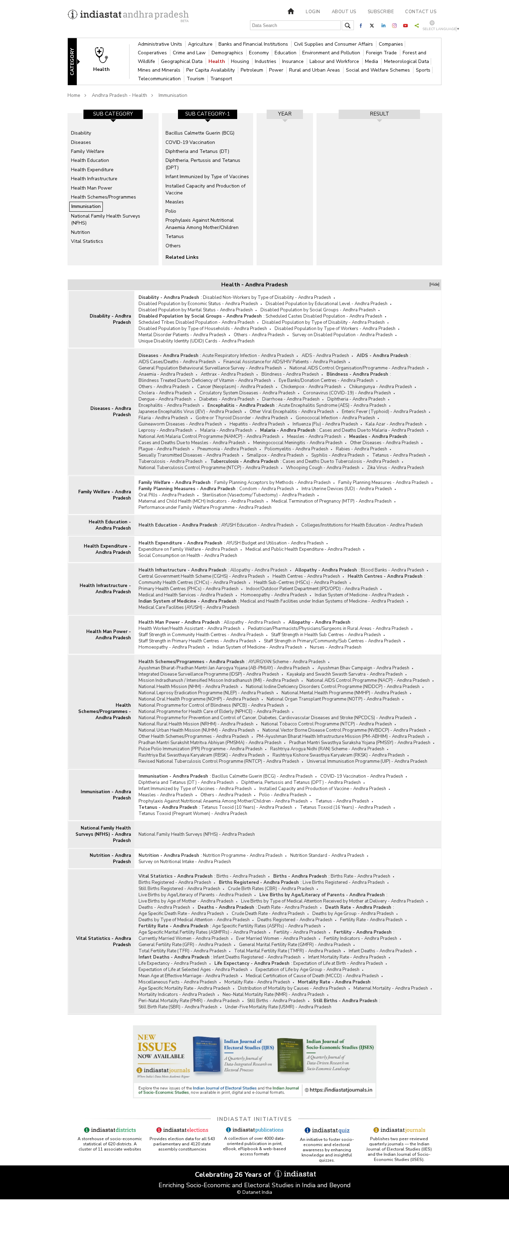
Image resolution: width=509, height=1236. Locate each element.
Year (285, 113)
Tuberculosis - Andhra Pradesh (171, 461)
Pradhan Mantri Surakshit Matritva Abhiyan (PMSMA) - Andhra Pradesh (210, 743)
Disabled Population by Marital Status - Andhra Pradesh (196, 310)
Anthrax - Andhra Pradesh (227, 374)
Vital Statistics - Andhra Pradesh (103, 941)
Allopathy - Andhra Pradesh (258, 570)
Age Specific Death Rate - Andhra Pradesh (181, 913)
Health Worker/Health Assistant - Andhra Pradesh (189, 628)
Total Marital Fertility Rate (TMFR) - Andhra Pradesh (287, 951)
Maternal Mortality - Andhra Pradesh (391, 988)
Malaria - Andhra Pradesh (226, 430)
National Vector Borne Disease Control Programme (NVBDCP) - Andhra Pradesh (344, 730)
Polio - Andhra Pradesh (283, 795)
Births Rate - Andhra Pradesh (360, 876)
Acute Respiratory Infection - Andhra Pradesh (248, 356)
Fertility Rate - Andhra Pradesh (371, 920)
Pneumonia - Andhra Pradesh (227, 449)
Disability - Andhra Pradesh (110, 319)
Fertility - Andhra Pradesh (300, 932)
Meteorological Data (406, 61)
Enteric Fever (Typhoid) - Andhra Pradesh (384, 412)
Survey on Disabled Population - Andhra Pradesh (342, 335)
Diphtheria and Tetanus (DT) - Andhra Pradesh (186, 782)
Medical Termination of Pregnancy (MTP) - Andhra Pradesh (331, 501)
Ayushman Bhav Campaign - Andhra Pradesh (363, 668)
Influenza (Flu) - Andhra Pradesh (325, 424)
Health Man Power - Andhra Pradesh (108, 635)
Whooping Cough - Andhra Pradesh (322, 468)
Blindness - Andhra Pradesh (290, 374)
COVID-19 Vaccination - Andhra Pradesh (361, 776)
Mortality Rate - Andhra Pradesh (257, 982)
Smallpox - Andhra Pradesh (275, 455)
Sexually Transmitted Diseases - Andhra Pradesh (189, 455)
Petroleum (253, 70)
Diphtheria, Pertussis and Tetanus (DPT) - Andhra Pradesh (301, 782)
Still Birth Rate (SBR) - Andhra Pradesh (178, 1007)
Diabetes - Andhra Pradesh (226, 399)
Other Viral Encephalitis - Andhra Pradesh (292, 412)
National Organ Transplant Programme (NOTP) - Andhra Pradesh (333, 699)
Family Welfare (87, 151)
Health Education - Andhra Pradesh (110, 525)
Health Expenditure (92, 169)
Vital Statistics (87, 241)
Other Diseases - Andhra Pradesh (384, 443)
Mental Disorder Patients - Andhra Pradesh (182, 335)
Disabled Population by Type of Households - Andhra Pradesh (203, 329)
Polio (171, 211)
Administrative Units (161, 44)
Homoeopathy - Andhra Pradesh (274, 595)
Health (217, 61)
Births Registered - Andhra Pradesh (175, 882)
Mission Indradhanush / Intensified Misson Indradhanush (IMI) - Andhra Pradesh (219, 680)
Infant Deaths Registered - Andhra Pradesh (257, 957)
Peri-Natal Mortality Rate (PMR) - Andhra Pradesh (189, 1001)
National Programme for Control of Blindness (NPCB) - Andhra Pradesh (211, 705)
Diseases (81, 142)
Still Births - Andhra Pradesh (276, 1001)
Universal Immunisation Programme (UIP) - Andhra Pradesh (367, 761)
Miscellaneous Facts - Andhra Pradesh (178, 982)
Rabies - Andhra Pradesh (361, 449)
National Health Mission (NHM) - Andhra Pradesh (188, 687)
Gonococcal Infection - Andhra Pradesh (335, 418)
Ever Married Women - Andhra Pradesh (276, 938)
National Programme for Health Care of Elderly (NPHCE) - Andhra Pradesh (214, 711)
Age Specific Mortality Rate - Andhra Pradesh (184, 988)
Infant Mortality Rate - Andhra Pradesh (347, 957)
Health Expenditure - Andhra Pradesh (107, 549)
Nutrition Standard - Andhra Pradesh (327, 855)
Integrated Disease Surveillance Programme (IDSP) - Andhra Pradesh (209, 674)
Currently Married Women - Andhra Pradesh (184, 938)
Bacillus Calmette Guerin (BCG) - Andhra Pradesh (262, 776)
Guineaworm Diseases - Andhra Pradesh (180, 424)
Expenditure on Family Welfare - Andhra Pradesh (188, 549)
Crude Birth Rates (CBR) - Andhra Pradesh (271, 889)
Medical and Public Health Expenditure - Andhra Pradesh (302, 549)
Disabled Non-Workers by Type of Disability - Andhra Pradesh (267, 297)
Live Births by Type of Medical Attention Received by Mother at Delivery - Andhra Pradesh (332, 901)
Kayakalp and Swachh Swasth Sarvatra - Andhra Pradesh (345, 674)
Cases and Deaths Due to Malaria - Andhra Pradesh (371, 430)
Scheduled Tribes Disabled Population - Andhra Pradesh (196, 322)
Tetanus (175, 236)
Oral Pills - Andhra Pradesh (167, 495)
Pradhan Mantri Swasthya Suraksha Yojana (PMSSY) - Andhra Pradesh (359, 743)
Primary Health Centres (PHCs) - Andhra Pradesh (189, 589)
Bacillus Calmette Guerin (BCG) (200, 133)
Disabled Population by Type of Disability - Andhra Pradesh (323, 322)
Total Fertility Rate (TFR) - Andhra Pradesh (182, 951)
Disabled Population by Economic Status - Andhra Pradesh (198, 304)
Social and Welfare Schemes (378, 70)
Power (277, 70)
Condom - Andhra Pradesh (266, 489)
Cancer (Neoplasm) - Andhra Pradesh (235, 387)
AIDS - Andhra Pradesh (325, 356)
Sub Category (113, 113)
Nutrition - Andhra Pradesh (110, 858)
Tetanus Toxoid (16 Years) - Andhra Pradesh (345, 807)
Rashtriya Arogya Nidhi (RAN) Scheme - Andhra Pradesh (327, 749)
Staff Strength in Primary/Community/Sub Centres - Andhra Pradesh (332, 641)
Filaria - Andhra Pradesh (163, 418)
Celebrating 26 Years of (234, 1174)
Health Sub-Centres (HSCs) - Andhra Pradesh (300, 582)
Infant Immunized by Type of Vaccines (207, 176)
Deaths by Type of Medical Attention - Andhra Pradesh (194, 920)
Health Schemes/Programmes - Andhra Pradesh (104, 711)
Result (379, 113)
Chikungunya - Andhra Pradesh (380, 387)
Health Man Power (91, 188)
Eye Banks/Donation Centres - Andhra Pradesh (326, 380)
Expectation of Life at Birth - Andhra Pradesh (338, 963)
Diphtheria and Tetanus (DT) (197, 151)
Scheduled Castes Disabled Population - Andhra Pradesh (324, 316)
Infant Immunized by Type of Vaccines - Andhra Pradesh (195, 789)
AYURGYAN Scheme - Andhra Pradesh (286, 662)
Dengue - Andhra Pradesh (165, 399)
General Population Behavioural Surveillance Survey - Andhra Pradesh (210, 368)
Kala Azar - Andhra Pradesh (394, 424)
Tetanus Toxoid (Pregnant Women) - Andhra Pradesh (193, 814)
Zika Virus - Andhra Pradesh (395, 468)
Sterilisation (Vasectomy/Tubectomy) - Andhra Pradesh (258, 495)
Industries (266, 61)
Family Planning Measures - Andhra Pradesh (383, 482)
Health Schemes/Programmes (103, 197)
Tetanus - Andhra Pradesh (399, 455)
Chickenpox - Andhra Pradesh (311, 387)
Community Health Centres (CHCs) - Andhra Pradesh (192, 582)
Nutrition (80, 232)
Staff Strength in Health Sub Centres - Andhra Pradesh (326, 635)
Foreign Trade (382, 52)
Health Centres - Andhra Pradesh (306, 576)
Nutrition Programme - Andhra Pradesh (243, 855)
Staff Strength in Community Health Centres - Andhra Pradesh (201, 635)
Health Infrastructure (94, 178)
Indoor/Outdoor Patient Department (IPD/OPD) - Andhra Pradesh (312, 589)
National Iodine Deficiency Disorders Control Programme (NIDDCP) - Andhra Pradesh (333, 687)
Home (74, 95)
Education (286, 52)
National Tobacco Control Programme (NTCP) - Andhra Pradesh (326, 724)
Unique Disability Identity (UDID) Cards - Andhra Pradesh (196, 341)
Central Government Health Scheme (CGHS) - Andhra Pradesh (202, 576)
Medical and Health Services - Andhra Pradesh (186, 595)
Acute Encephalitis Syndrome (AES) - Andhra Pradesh (332, 405)
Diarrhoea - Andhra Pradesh (291, 399)
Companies (391, 44)
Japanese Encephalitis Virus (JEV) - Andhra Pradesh (190, 412)
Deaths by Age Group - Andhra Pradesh (353, 913)
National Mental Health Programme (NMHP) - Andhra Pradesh (344, 693)
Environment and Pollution (331, 52)
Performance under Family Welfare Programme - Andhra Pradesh (205, 507)
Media (372, 61)
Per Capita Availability (211, 70)
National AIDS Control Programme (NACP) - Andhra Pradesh (368, 680)
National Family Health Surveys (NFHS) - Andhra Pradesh (103, 834)
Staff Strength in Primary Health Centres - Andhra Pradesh (197, 641)
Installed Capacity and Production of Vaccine (205, 189)
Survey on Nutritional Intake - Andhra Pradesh (185, 862)
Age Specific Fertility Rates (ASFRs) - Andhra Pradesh (266, 926)
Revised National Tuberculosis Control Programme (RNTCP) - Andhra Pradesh (219, 761)
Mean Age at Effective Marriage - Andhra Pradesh (188, 976)
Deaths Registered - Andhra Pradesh (294, 920)
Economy (259, 52)
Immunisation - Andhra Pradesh (106, 795)
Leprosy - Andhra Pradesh (166, 430)
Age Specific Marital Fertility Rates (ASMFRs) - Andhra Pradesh (202, 932)
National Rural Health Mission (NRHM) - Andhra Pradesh (196, 724)
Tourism (196, 78)
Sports (423, 70)
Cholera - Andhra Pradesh (165, 393)
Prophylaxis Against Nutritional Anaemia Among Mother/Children (202, 223)
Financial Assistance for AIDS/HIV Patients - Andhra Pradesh (284, 362)
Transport (221, 78)
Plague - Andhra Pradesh (164, 449)
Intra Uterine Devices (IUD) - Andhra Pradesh (347, 489)
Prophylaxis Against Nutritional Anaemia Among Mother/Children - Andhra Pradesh (223, 801)
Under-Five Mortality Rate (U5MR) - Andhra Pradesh (278, 1007)
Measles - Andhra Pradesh (314, 436)
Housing (240, 61)
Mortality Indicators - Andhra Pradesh (177, 994)
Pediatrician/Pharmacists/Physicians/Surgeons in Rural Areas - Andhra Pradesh (328, 628)
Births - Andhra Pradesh (241, 876)
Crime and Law (190, 52)
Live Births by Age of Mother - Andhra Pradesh (186, 901)
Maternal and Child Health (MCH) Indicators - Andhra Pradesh (201, 501)
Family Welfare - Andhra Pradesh (104, 495)
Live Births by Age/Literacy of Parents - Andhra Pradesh (195, 895)
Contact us (420, 12)
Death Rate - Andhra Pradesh (288, 907)
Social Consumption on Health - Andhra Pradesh (188, 555)
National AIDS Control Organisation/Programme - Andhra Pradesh (357, 368)
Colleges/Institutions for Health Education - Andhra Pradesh (362, 525)
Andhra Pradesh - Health (119, 95)
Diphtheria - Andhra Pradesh (356, 399)
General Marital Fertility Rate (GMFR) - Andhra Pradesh (295, 945)
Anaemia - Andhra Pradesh (166, 374)
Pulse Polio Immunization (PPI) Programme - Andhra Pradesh (200, 749)
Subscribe (381, 12)
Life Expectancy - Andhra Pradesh (173, 963)
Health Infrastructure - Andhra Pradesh (105, 589)
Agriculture (201, 44)
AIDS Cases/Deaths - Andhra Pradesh (177, 362)
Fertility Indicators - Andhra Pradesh (360, 938)
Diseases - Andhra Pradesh (110, 411)
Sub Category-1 (207, 113)
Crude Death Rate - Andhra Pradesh (268, 913)
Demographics (228, 52)
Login (313, 12)
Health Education (90, 160)
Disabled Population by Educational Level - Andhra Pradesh (326, 304)
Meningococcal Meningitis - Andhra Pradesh (297, 443)
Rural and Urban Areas (315, 70)
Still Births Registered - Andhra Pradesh (179, 889)
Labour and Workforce (335, 61)
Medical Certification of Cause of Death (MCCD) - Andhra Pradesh (312, 976)
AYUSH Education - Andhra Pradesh (257, 525)
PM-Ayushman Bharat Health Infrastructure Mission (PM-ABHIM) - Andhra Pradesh (341, 736)
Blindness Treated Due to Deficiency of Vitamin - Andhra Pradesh (205, 380)
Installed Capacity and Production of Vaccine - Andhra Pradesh (322, 789)
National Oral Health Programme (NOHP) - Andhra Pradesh (199, 699)
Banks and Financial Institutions (253, 44)
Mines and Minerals (160, 70)
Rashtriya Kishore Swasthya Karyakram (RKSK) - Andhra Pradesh (339, 755)
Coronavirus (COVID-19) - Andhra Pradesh (347, 393)
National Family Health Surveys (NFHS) (105, 219)
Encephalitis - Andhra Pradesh (169, 405)
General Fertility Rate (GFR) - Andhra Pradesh (185, 945)
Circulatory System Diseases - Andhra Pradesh (247, 393)
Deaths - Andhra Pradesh (164, 907)
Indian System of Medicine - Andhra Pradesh (359, 595)
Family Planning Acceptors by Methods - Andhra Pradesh (272, 482)
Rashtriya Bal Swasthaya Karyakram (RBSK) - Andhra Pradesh (202, 755)
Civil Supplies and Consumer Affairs (334, 44)
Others (173, 245)
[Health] (106, 61)
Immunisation (173, 95)
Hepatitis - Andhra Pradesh (257, 424)
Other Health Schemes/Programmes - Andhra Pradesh (194, 736)
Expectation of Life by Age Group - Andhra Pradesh (307, 970)
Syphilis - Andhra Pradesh (338, 455)
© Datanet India (254, 1192)
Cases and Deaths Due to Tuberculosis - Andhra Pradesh (341, 461)
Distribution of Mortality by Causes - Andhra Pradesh (292, 988)
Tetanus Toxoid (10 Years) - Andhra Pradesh (246, 807)
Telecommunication (160, 78)
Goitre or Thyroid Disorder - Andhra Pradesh (242, 418)
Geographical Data (182, 61)
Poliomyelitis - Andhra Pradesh (296, 449)
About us (344, 12)
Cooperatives (153, 52)
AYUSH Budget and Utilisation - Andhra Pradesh (275, 543)
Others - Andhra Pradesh (259, 335)
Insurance (293, 61)
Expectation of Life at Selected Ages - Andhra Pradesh (193, 970)
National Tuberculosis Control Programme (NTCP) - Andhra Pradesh (208, 468)
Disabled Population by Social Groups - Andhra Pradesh (318, 310)
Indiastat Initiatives (254, 1119)
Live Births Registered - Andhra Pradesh (344, 882)
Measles (175, 202)
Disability (81, 133)
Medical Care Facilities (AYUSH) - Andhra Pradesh (189, 607)
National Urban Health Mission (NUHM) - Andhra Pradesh (197, 730)
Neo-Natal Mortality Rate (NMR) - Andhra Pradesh (273, 994)
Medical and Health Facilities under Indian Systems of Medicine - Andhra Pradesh (322, 601)
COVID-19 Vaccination (190, 142)
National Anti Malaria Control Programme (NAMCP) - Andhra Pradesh (209, 436)
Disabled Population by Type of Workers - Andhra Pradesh (335, 329)
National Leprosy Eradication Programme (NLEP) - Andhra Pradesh (206, 693)
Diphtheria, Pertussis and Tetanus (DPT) (203, 164)
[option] (113, 189)
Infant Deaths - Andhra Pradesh (380, 951)
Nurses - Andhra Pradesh (335, 647)
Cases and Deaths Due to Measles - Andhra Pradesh (192, 443)
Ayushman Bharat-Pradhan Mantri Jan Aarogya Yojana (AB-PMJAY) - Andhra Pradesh (224, 668)
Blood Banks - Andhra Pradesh (392, 570)
